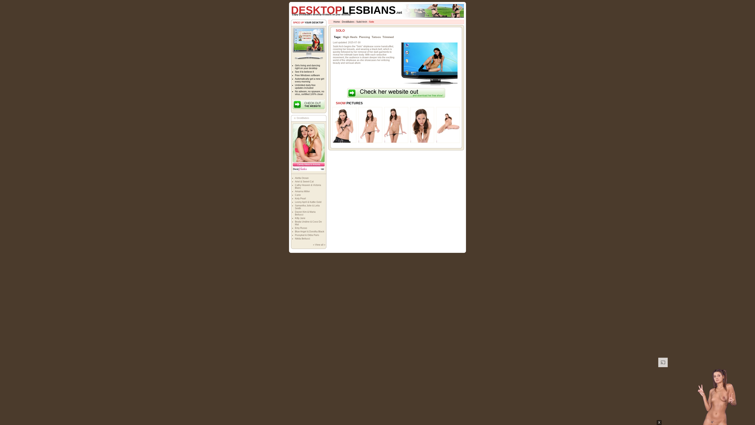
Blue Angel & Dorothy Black (309, 231)
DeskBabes (348, 21)
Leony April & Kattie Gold (308, 202)
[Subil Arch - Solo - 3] (396, 142)
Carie (298, 195)
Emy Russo (301, 228)
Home (336, 21)
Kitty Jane (300, 218)
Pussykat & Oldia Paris (307, 235)
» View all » (319, 244)
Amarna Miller (302, 191)
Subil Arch (361, 21)
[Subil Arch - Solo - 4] (422, 142)
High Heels (350, 37)
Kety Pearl (300, 198)
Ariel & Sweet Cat (304, 181)
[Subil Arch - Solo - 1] (344, 142)
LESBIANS (346, 10)
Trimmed (388, 37)
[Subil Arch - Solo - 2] (370, 142)
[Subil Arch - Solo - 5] (448, 142)
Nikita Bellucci (302, 238)
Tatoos (376, 37)
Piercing (364, 37)
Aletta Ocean (302, 178)
